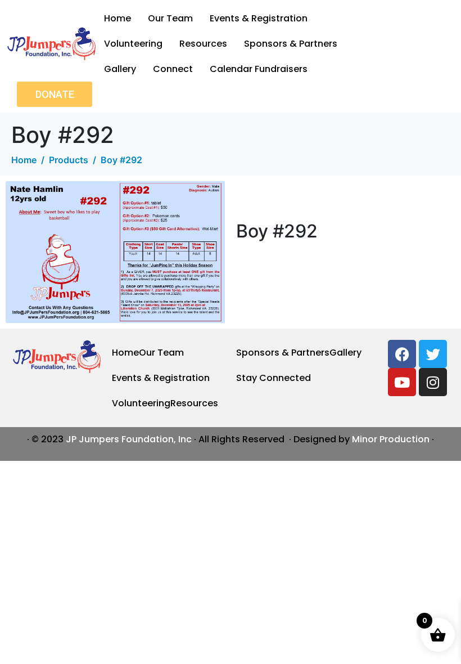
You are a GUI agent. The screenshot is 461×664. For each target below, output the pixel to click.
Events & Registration (259, 18)
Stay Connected (273, 377)
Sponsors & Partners (290, 43)
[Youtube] (402, 382)
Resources (203, 43)
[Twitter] (433, 354)
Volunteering (133, 43)
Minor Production (391, 439)
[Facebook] (402, 354)
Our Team (170, 18)
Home (117, 18)
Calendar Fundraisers (259, 68)
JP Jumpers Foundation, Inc (129, 439)
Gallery (120, 68)
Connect (173, 68)
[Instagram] (433, 382)
